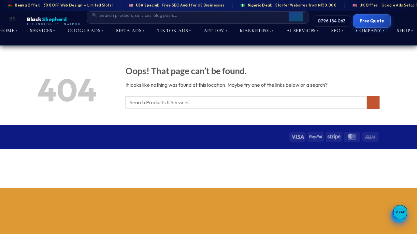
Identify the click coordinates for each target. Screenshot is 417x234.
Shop (405, 30)
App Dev (215, 30)
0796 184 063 (332, 20)
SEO (337, 30)
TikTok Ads (174, 30)
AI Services (302, 30)
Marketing (257, 30)
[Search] (296, 15)
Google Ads (85, 30)
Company (370, 30)
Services (42, 30)
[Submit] (373, 102)
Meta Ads (130, 30)
